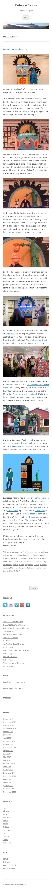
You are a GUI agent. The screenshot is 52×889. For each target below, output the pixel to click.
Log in (5, 858)
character (13, 558)
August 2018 (8, 731)
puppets (43, 564)
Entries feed (8, 862)
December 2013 (9, 789)
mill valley (42, 561)
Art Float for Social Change (13, 644)
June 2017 (7, 754)
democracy (32, 558)
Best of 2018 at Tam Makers (14, 625)
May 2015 (7, 766)
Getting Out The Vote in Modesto (16, 628)
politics (36, 564)
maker (21, 561)
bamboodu (17, 555)
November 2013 (9, 792)
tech (26, 568)
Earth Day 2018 (9, 647)
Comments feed (9, 865)
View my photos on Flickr (13, 688)
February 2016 (9, 763)
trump (38, 568)
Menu (26, 17)
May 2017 (7, 757)
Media (5, 824)
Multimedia (7, 564)
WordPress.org (9, 868)
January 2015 (8, 770)
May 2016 (7, 760)
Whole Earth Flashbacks (12, 634)
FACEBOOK (7, 698)
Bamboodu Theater (15, 49)
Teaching (6, 830)
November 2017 (9, 747)
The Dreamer (8, 631)
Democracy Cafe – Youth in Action (16, 650)
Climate (6, 811)
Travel (5, 839)
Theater (6, 836)
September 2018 (9, 728)
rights (10, 568)
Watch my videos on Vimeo (14, 682)
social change (19, 568)
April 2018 (7, 738)
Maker (28, 552)
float (39, 558)
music (15, 564)
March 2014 (7, 782)
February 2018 (9, 741)
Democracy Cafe (9, 653)
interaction (7, 561)
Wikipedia (7, 843)
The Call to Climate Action (13, 622)
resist (5, 568)
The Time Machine (10, 637)
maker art (28, 561)
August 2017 (8, 750)
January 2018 (8, 744)
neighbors (29, 564)
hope (44, 558)
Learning (6, 817)
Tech (5, 833)
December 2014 (9, 773)
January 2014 (8, 785)
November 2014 (9, 776)
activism (44, 552)
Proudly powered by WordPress (14, 884)
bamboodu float (29, 555)
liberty (15, 561)
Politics (6, 827)
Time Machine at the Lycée (13, 663)
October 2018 (8, 725)
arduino (6, 555)
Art (24, 552)
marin (35, 561)
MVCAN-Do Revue (10, 656)
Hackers (6, 641)
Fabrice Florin (26, 5)
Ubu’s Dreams (8, 666)
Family (5, 814)
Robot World (8, 660)
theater (32, 568)
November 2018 (9, 722)
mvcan (21, 564)
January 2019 (8, 719)
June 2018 (7, 735)
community (22, 558)
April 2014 (7, 779)
